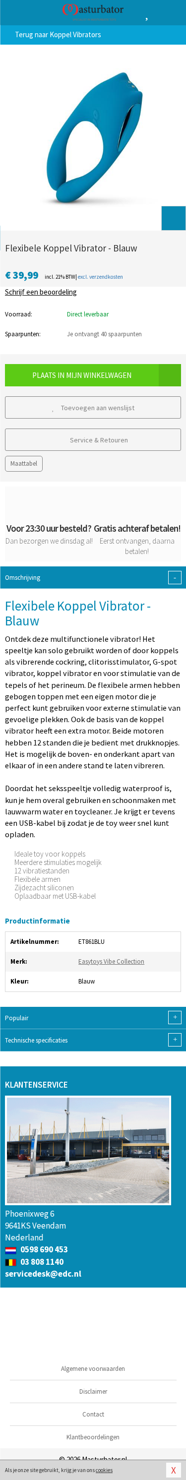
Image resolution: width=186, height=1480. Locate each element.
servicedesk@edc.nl (43, 1273)
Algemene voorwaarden (93, 1368)
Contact (93, 1414)
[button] (173, 218)
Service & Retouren (98, 439)
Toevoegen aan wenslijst (97, 407)
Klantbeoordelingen (93, 1437)
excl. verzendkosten (100, 276)
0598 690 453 (43, 1249)
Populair (91, 1017)
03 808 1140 (41, 1261)
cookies (104, 1470)
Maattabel (23, 463)
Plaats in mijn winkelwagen (81, 375)
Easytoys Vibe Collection (111, 961)
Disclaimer (93, 1391)
